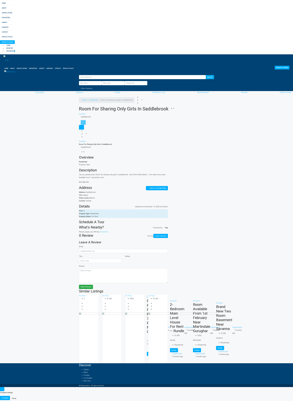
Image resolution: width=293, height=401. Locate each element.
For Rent (82, 114)
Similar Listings (285, 92)
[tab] (83, 122)
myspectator (223, 351)
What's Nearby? (203, 92)
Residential (93, 100)
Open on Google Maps (157, 188)
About (4, 8)
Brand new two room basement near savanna (224, 318)
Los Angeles (88, 378)
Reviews (244, 92)
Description (39, 92)
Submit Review (85, 287)
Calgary (86, 369)
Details (117, 92)
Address (79, 92)
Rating (127, 256)
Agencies (5, 27)
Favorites (10, 51)
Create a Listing (7, 42)
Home (4, 3)
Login (8, 45)
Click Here (104, 232)
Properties (6, 17)
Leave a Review (160, 236)
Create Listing (7, 13)
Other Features (86, 88)
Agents (4, 22)
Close (14, 398)
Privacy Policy (7, 37)
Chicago (87, 375)
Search (210, 77)
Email (81, 247)
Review (81, 266)
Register (9, 48)
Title (80, 256)
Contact (5, 32)
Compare (4, 398)
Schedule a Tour (158, 92)
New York (87, 381)
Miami (86, 372)
